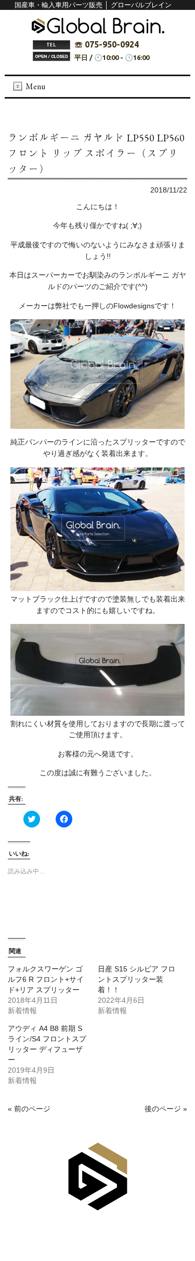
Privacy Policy (123, 1230)
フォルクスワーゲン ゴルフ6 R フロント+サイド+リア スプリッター (46, 979)
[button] (97, 374)
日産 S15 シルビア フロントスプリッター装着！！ (136, 979)
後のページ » (166, 1108)
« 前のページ (29, 1108)
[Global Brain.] (97, 31)
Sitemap (78, 1230)
